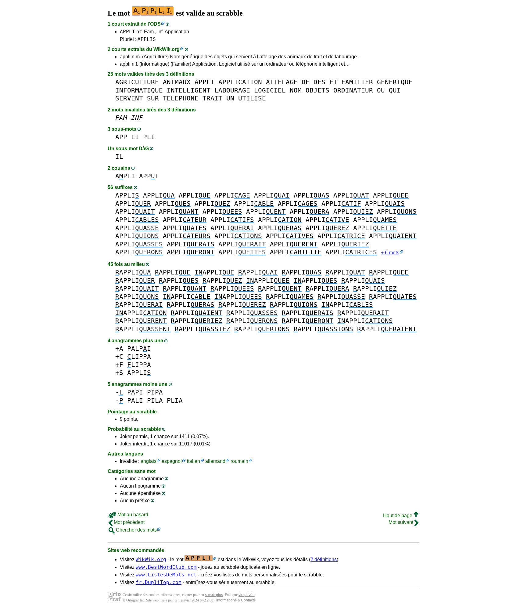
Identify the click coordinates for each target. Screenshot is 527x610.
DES (319, 82)
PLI (149, 137)
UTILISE (252, 98)
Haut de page (398, 515)
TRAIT (212, 98)
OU (381, 90)
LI (135, 137)
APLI (125, 176)
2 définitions (323, 559)
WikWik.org (166, 49)
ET (333, 82)
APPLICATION (240, 82)
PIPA (155, 392)
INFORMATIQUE (139, 90)
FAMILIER (357, 82)
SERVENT (129, 98)
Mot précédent (129, 522)
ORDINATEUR (353, 90)
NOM (296, 90)
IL (119, 156)
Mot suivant (401, 522)
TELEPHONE (181, 98)
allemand (215, 461)
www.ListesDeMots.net (166, 575)
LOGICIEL (270, 90)
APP (121, 137)
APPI (149, 176)
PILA (155, 400)
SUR (153, 98)
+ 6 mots (390, 252)
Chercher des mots (136, 529)
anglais (148, 461)
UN (230, 98)
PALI (135, 400)
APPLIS (147, 39)
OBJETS (317, 90)
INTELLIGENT (188, 90)
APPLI (127, 31)
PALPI (139, 348)
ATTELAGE (282, 82)
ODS (155, 24)
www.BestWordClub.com (166, 567)
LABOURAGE (232, 90)
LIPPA (139, 356)
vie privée (246, 595)
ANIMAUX (177, 82)
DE (306, 82)
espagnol (172, 461)
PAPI (135, 392)
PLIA (175, 400)
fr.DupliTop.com (158, 582)
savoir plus (214, 595)
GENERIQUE (395, 82)
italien (193, 461)
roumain (239, 461)
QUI (395, 90)
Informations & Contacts (236, 600)
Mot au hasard (132, 514)
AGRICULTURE (137, 82)
